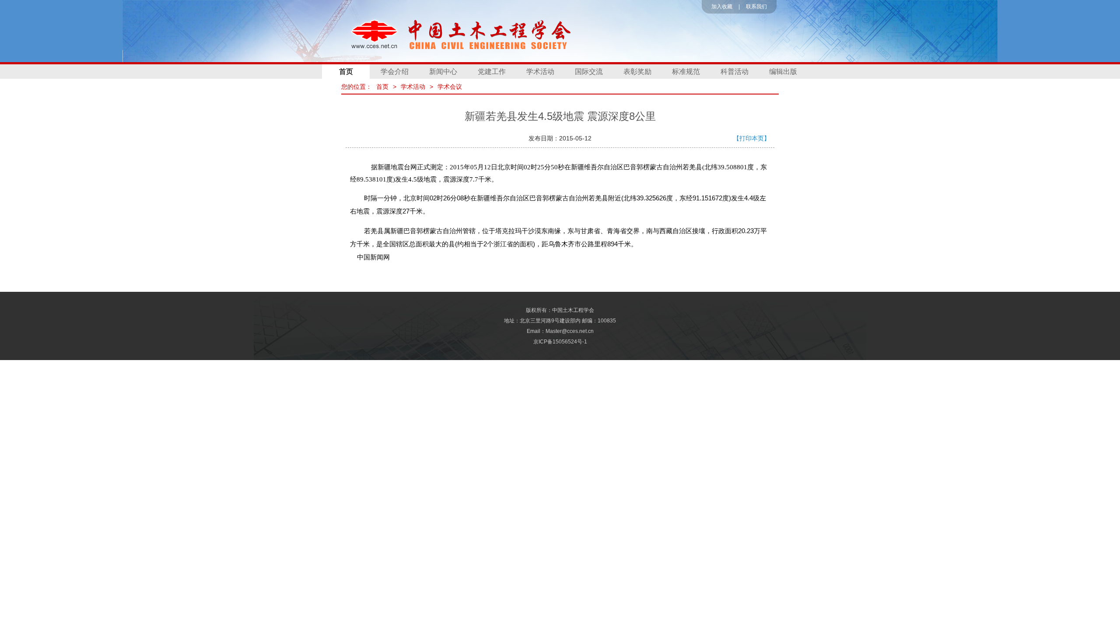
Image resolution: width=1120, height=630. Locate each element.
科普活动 (735, 71)
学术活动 (540, 71)
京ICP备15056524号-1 (560, 342)
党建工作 (492, 71)
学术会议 (450, 86)
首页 (346, 71)
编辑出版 (783, 71)
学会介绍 (395, 71)
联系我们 (756, 7)
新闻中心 (443, 71)
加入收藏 (721, 7)
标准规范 (686, 71)
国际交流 (589, 71)
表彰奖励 (637, 71)
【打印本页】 (751, 138)
